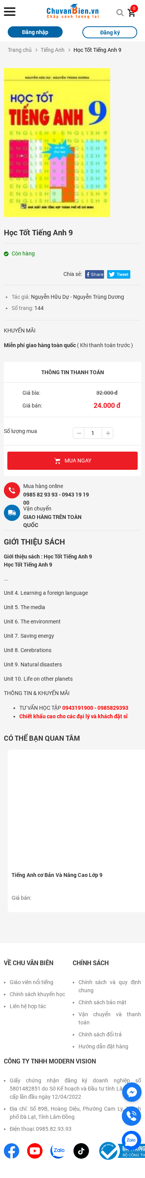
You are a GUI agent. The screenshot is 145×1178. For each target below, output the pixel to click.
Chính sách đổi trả (100, 1034)
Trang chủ (20, 50)
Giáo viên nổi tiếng (31, 982)
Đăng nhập (35, 32)
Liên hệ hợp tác (28, 1006)
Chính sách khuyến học (37, 994)
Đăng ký (110, 32)
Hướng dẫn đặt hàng (103, 1046)
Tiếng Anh (53, 50)
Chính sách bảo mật (102, 1002)
